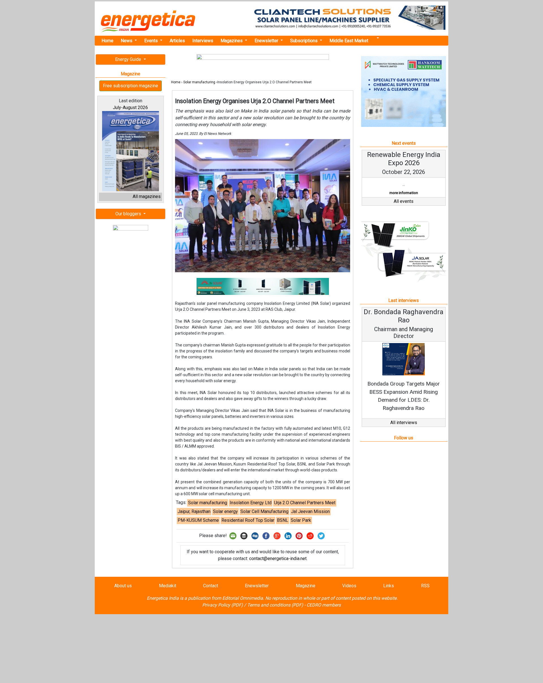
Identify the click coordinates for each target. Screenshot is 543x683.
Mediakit (167, 585)
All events (403, 201)
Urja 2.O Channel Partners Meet (304, 502)
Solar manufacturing (199, 82)
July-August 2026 (130, 107)
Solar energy (225, 511)
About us (123, 585)
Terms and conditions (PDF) (275, 605)
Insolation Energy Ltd (251, 502)
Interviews (202, 40)
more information (403, 193)
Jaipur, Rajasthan (194, 511)
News (127, 40)
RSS (425, 585)
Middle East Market (348, 40)
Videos (349, 585)
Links (388, 585)
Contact (210, 585)
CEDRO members (324, 605)
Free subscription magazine (130, 85)
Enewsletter (267, 40)
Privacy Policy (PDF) (222, 605)
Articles (177, 40)
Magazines (232, 40)
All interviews (403, 422)
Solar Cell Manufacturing (264, 511)
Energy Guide (128, 59)
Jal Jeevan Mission (310, 511)
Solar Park (301, 520)
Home (107, 40)
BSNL (282, 520)
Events (151, 40)
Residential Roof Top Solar (247, 520)
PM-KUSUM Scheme (198, 520)
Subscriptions (304, 40)
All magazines (147, 196)
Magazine (305, 585)
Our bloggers (128, 213)
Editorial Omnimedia (242, 598)
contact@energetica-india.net (278, 558)
